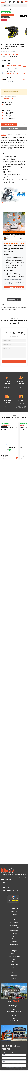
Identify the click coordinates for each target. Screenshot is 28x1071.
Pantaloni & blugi (14, 964)
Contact (14, 938)
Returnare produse (14, 922)
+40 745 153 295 (7, 887)
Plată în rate (14, 933)
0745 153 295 (14, 1015)
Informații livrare (14, 930)
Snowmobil (14, 975)
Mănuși (14, 962)
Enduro (14, 972)
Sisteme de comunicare (14, 956)
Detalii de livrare (8, 124)
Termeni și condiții (14, 925)
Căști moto (14, 953)
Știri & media (14, 941)
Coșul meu (14, 914)
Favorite (14, 917)
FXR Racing (8, 9)
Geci (14, 959)
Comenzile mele (14, 919)
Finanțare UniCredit (14, 944)
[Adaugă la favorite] (19, 124)
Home (2, 9)
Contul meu (14, 911)
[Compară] (24, 124)
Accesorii (14, 978)
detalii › (24, 66)
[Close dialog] (26, 1043)
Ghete (14, 967)
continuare (13, 1065)
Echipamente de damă (14, 970)
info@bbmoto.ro (14, 1020)
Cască (25, 9)
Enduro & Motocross (17, 9)
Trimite (14, 361)
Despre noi (14, 936)
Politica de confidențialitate (14, 928)
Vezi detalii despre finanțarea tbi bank (14, 287)
